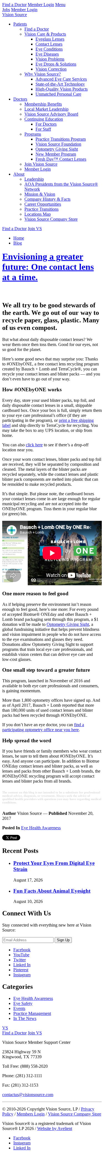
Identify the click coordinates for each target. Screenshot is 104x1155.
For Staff (43, 129)
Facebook (22, 949)
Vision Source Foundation (58, 144)
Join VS (35, 228)
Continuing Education (43, 119)
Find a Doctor (14, 4)
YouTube (21, 954)
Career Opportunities (42, 204)
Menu (60, 4)
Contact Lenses (48, 44)
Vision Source (14, 14)
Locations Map (37, 214)
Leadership (34, 179)
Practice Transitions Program (60, 139)
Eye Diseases (47, 54)
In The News (24, 1018)
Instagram (22, 974)
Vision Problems (49, 59)
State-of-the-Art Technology (60, 84)
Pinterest (20, 969)
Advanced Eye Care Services (61, 79)
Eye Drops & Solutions (55, 64)
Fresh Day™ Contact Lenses (60, 159)
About (18, 174)
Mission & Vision (39, 194)
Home (18, 238)
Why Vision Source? (42, 74)
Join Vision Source (40, 164)
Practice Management (32, 1013)
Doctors (20, 99)
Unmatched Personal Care (58, 94)
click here (34, 444)
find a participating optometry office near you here (43, 727)
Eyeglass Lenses (49, 39)
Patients (20, 24)
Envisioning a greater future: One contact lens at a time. (48, 267)
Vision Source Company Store (51, 219)
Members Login (31, 1114)
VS (5, 1027)
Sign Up (63, 940)
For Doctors (46, 124)
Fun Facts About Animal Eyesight (51, 891)
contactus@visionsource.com (27, 1094)
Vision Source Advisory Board (51, 114)
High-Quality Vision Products (61, 89)
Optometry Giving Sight (56, 149)
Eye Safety (22, 1003)
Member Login (41, 4)
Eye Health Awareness (41, 827)
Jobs (6, 9)
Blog (17, 243)
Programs (32, 134)
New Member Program (55, 154)
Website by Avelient (54, 1128)
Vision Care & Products (45, 34)
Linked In (22, 964)
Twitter (19, 959)
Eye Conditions (49, 49)
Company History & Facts (47, 199)
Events (19, 1008)
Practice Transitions (41, 209)
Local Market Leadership (46, 109)
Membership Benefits (43, 104)
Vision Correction (51, 69)
